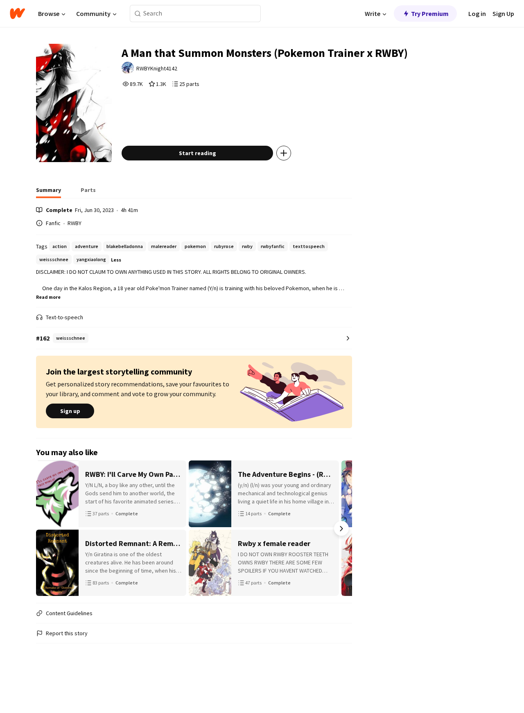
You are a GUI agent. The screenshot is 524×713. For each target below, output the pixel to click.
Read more (48, 297)
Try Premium (430, 13)
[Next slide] (341, 528)
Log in (477, 13)
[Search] (138, 13)
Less (116, 260)
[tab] (48, 192)
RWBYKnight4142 (156, 68)
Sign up (70, 411)
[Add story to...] (283, 153)
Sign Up (503, 13)
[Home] (17, 13)
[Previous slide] (46, 528)
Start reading (197, 153)
